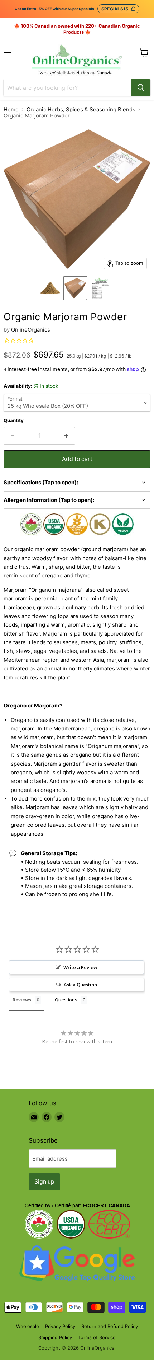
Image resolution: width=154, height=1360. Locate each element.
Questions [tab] (66, 999)
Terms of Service (97, 1337)
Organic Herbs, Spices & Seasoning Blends (81, 109)
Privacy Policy (60, 1326)
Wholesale (27, 1326)
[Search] (140, 87)
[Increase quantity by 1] (67, 436)
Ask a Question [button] (80, 984)
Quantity (14, 420)
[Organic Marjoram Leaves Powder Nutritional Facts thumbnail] (100, 288)
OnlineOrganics (30, 329)
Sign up (44, 1181)
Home (11, 109)
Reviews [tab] (22, 999)
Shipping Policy (55, 1337)
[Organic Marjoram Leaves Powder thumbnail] (50, 288)
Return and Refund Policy (109, 1326)
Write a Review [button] (80, 967)
